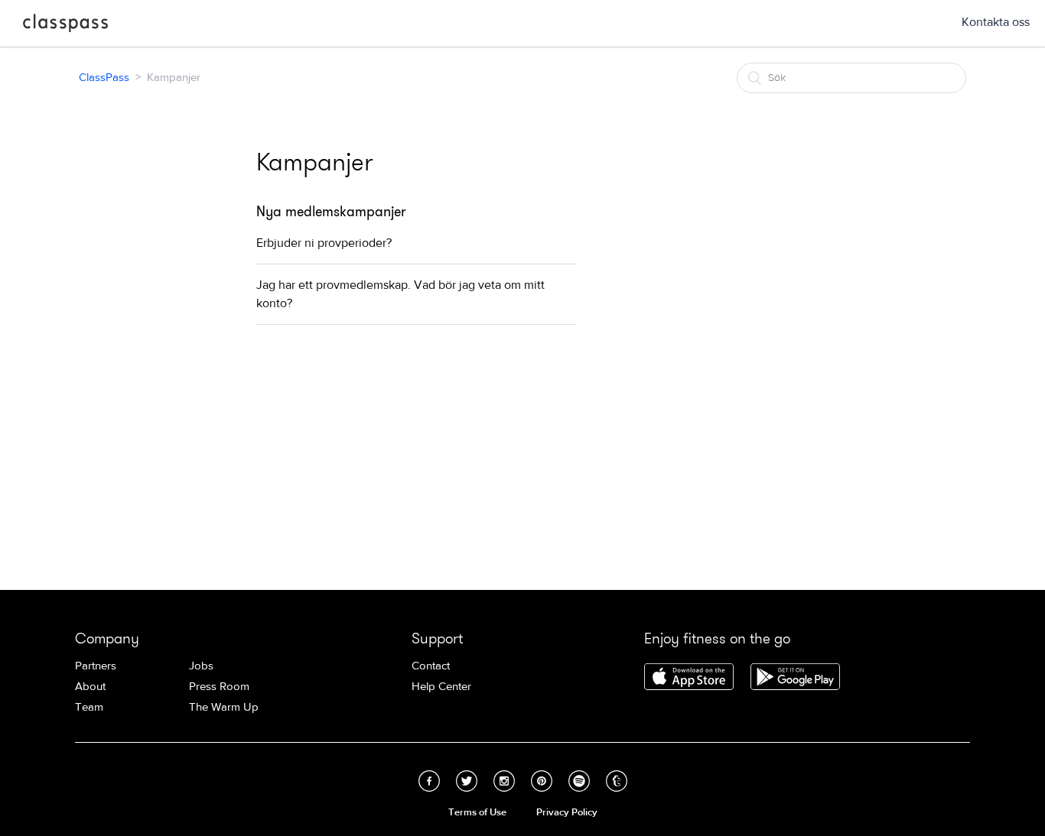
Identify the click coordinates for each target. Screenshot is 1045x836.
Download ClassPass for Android (795, 677)
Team (89, 707)
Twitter (466, 781)
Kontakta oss (996, 22)
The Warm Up (224, 707)
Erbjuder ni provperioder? (324, 243)
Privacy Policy (566, 812)
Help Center (441, 686)
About (90, 686)
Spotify (579, 781)
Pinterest (541, 781)
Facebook (429, 781)
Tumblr (616, 781)
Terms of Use (477, 812)
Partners (95, 666)
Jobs (201, 666)
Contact (431, 666)
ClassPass (65, 26)
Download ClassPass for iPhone (689, 677)
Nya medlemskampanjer (331, 212)
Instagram (504, 781)
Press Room (219, 686)
